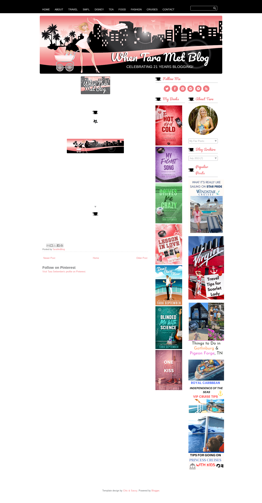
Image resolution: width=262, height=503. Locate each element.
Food (122, 9)
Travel (73, 9)
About (59, 9)
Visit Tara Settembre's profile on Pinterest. (64, 271)
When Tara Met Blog (160, 57)
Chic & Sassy (130, 490)
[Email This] (48, 245)
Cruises (152, 9)
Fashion (136, 9)
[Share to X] (55, 245)
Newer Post (49, 258)
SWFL (86, 9)
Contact (168, 9)
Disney (99, 9)
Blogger (155, 490)
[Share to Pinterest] (61, 245)
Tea (111, 9)
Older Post (141, 258)
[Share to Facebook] (58, 245)
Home (46, 9)
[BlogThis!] (51, 245)
